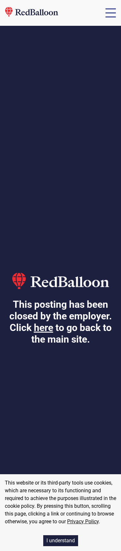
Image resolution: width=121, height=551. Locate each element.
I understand (60, 540)
